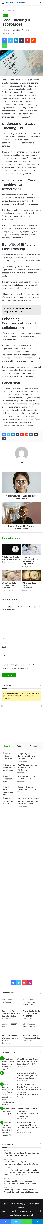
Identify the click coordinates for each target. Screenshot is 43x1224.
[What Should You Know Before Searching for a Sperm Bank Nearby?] (8, 1064)
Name (5, 638)
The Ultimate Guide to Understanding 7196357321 (27, 767)
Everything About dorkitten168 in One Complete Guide (26, 756)
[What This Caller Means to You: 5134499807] (11, 575)
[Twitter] (8, 434)
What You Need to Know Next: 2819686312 (30, 585)
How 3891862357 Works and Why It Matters (10, 1038)
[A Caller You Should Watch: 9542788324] (11, 549)
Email (4, 647)
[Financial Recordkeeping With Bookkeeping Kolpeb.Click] (31, 549)
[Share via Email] (36, 434)
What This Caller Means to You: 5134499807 (9, 585)
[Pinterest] (22, 434)
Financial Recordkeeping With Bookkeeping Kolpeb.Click (31, 560)
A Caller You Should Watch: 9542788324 (11, 558)
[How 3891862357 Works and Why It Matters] (9, 779)
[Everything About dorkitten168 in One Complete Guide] (9, 756)
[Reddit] (26, 434)
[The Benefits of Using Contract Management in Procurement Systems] (8, 1076)
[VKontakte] (31, 434)
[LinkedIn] (13, 434)
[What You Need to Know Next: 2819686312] (31, 575)
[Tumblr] (17, 434)
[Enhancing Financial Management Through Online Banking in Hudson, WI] (8, 1128)
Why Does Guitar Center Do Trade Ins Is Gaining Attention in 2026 (28, 801)
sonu (7, 30)
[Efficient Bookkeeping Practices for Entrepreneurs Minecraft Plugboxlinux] (8, 1111)
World (12, 11)
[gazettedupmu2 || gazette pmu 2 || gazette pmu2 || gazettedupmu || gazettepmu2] (15, 2)
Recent (7, 746)
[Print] (4, 438)
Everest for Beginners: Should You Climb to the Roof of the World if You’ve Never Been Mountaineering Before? (29, 1089)
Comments (34, 746)
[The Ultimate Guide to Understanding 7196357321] (9, 768)
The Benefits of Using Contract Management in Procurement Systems (28, 1075)
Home (6, 11)
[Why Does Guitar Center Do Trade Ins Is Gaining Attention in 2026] (9, 886)
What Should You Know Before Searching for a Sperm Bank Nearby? (27, 1061)
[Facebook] (4, 434)
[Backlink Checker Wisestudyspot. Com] (9, 791)
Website (5, 656)
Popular (20, 746)
